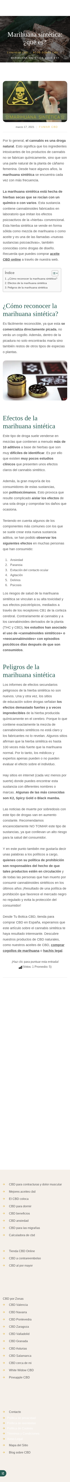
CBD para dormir (20, 1206)
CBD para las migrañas (24, 1228)
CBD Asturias (18, 1348)
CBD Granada (18, 1341)
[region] (35, 1448)
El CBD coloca (19, 1198)
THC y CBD (12, 627)
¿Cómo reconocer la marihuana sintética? (32, 278)
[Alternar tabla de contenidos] (53, 273)
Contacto (15, 1411)
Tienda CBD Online (22, 1251)
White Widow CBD (21, 1370)
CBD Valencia (18, 1304)
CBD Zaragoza (19, 1326)
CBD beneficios (19, 1213)
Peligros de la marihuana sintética (28, 287)
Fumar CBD (48, 127)
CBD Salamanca (20, 1355)
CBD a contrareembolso (25, 1258)
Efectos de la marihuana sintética (27, 283)
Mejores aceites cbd (22, 1191)
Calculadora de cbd (22, 1235)
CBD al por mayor (21, 1265)
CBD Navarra (18, 1312)
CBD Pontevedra (20, 1319)
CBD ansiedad (19, 1220)
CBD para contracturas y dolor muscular (35, 1184)
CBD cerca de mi (20, 1363)
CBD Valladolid (19, 1333)
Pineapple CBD (19, 1377)
